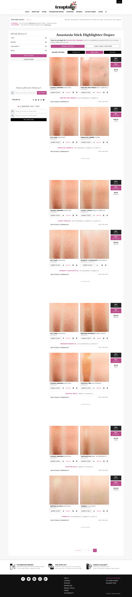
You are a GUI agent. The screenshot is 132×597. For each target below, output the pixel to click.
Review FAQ (68, 586)
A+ (94, 461)
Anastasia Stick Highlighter (75, 40)
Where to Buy (55, 92)
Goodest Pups (111, 583)
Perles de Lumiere (87, 137)
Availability (15, 46)
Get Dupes (41, 93)
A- (94, 92)
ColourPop (15, 25)
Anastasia (67, 88)
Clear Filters (29, 59)
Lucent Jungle (86, 210)
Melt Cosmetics (102, 88)
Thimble (84, 506)
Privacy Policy (69, 588)
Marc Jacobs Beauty (99, 456)
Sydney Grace (100, 333)
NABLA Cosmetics (98, 210)
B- (63, 92)
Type (12, 38)
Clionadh (14, 23)
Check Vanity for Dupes (103, 46)
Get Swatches (29, 120)
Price (13, 50)
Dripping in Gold (56, 506)
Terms (66, 590)
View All (29, 20)
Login (119, 2)
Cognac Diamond (56, 88)
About (66, 578)
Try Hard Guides (112, 581)
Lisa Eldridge (96, 383)
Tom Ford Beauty (104, 260)
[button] (27, 12)
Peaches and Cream (88, 88)
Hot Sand (53, 137)
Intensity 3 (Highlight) (89, 260)
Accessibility (69, 593)
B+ (94, 338)
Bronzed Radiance (88, 333)
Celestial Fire (86, 383)
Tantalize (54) (86, 456)
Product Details (68, 46)
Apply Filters (28, 56)
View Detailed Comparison (59, 102)
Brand (13, 42)
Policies (67, 583)
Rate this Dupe (103, 101)
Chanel (97, 137)
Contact (67, 581)
